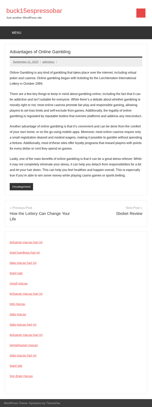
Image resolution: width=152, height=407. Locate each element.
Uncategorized (21, 186)
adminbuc (48, 61)
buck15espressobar (34, 10)
